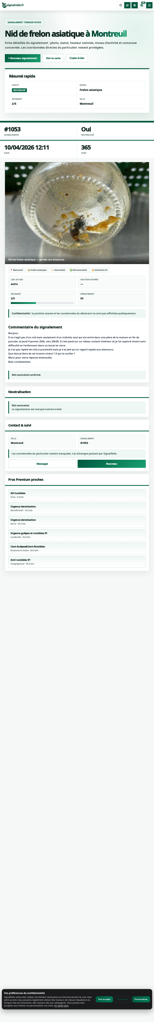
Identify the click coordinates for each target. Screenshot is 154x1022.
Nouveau (111, 463)
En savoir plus (61, 1005)
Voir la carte (53, 58)
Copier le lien (76, 58)
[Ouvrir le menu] (149, 5)
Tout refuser (122, 999)
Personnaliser (141, 999)
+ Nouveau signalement (22, 58)
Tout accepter (104, 999)
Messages (42, 463)
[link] (59, 5)
